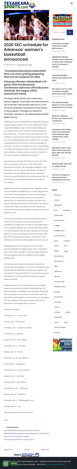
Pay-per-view (59, 282)
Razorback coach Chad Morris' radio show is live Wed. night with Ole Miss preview (61, 151)
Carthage (66, 210)
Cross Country (59, 236)
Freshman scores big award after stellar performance (60, 45)
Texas (56, 322)
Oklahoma (58, 271)
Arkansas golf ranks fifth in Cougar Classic (19, 440)
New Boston (58, 261)
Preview (57, 292)
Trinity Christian (59, 327)
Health (56, 251)
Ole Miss (57, 276)
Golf (65, 246)
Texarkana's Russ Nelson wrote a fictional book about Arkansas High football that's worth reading (61, 134)
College (57, 225)
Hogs (66, 251)
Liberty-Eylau (59, 256)
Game (56, 246)
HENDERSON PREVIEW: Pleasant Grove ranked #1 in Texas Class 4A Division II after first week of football (62, 62)
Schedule (57, 302)
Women (57, 332)
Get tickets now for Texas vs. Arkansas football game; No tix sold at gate (62, 91)
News (56, 266)
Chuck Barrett (59, 220)
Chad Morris (58, 215)
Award (56, 200)
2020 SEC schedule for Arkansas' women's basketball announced (61, 177)
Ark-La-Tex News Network (55, 464)
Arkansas (57, 195)
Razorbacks (58, 297)
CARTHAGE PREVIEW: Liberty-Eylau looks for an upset (22, 430)
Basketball (58, 205)
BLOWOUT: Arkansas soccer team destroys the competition (62, 118)
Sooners (57, 312)
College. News (59, 231)
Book (56, 210)
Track (66, 322)
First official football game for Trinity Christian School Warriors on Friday (62, 104)
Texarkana (58, 317)
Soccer (56, 307)
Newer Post (8, 450)
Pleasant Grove (60, 287)
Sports (67, 312)
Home (27, 450)
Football (66, 241)
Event (56, 241)
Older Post (45, 450)
